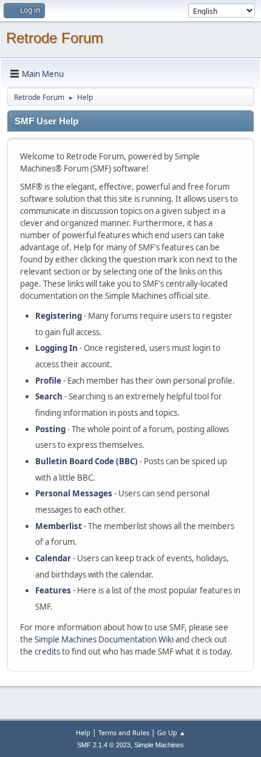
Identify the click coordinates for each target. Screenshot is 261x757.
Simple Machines (159, 745)
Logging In (56, 347)
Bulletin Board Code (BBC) (86, 461)
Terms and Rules (123, 732)
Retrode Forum (54, 38)
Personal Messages (73, 493)
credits (47, 651)
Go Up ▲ (171, 732)
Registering (58, 315)
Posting (50, 429)
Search (49, 396)
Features (53, 590)
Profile (48, 380)
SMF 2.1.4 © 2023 (103, 745)
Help (83, 732)
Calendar (53, 558)
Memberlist (58, 526)
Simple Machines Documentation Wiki (104, 639)
